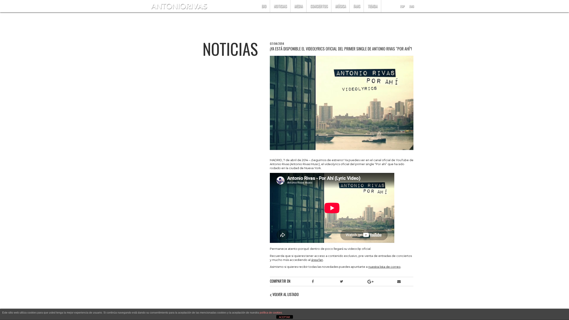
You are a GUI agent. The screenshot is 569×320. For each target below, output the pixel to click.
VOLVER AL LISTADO (285, 294)
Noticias (280, 6)
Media (298, 6)
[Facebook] (313, 281)
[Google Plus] (370, 281)
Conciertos (319, 6)
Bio (264, 6)
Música (340, 6)
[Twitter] (341, 281)
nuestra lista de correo (384, 266)
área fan (317, 260)
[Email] (399, 281)
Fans (356, 6)
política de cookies (271, 312)
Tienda (372, 6)
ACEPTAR (284, 317)
